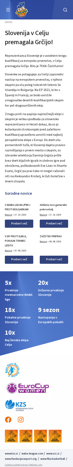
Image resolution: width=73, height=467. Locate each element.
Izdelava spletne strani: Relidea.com (23, 465)
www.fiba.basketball (52, 459)
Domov (8, 22)
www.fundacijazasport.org (21, 459)
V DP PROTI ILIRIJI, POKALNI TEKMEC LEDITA (16, 241)
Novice (8, 215)
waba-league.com (32, 454)
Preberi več (19, 223)
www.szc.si (53, 454)
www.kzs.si (11, 454)
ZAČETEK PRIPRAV (51, 236)
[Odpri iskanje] (65, 10)
